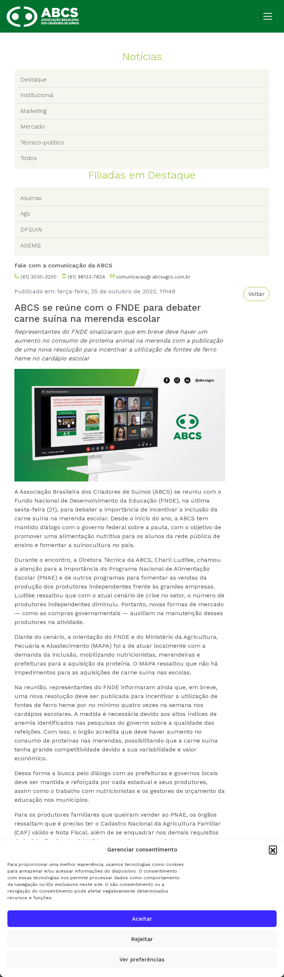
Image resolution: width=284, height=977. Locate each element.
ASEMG (30, 245)
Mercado (32, 126)
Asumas (31, 197)
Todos (28, 157)
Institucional (36, 95)
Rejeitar (142, 939)
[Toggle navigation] (267, 16)
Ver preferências (142, 959)
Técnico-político (42, 142)
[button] (273, 849)
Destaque (33, 79)
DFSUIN (31, 229)
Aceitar (142, 919)
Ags (25, 213)
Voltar (256, 293)
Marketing (33, 110)
